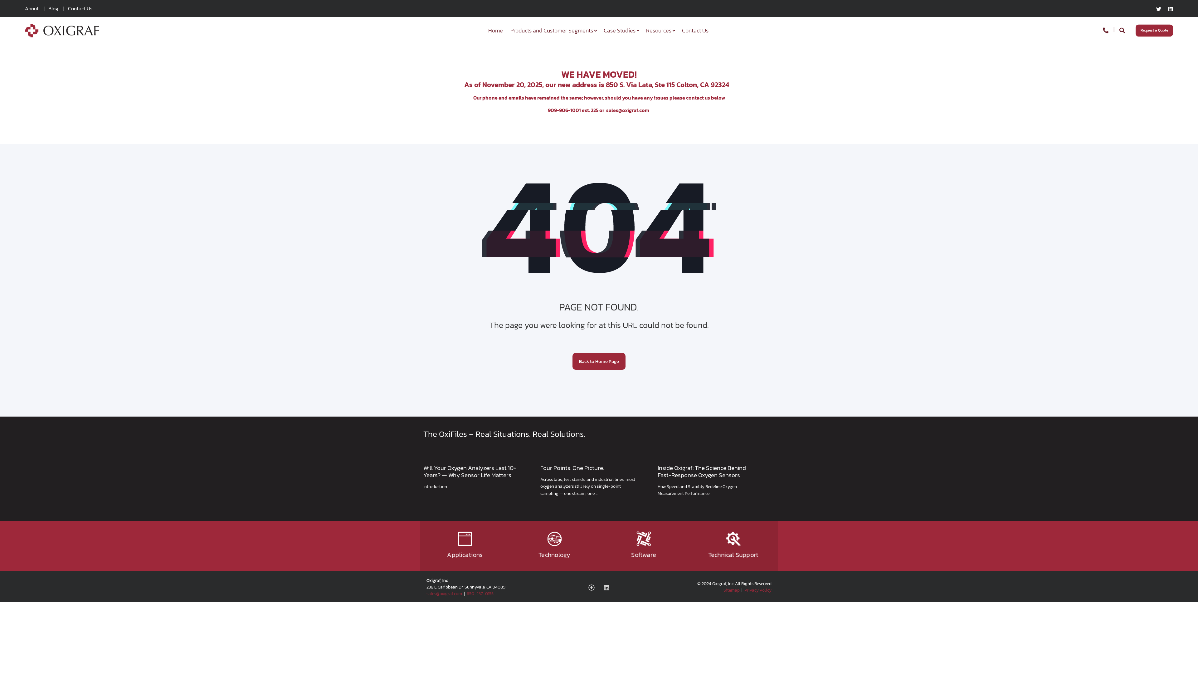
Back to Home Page (599, 361)
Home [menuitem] (495, 30)
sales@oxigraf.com (627, 110)
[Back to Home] (62, 33)
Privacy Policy (758, 590)
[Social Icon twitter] (1160, 9)
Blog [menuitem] (53, 8)
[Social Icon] (593, 587)
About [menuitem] (32, 8)
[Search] (1122, 30)
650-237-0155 (480, 593)
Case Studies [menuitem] (620, 30)
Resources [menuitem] (658, 30)
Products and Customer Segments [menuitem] (551, 30)
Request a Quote (1154, 30)
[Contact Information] (1105, 29)
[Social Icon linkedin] (1169, 9)
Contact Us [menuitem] (80, 8)
